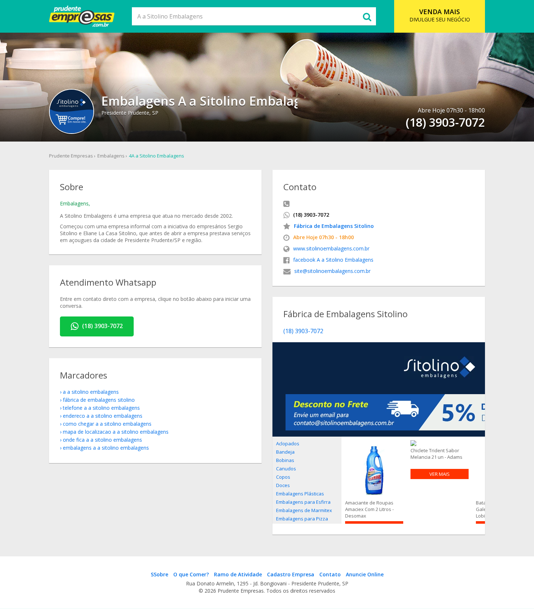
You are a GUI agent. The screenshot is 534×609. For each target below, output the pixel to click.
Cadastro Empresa (290, 574)
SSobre (159, 574)
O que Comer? (191, 574)
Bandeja (285, 452)
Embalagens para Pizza (302, 518)
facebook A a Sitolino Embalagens (333, 259)
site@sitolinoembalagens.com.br (332, 270)
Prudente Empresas (71, 155)
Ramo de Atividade (238, 574)
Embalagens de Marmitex (304, 510)
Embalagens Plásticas (300, 493)
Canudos (286, 468)
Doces (283, 485)
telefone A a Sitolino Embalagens (101, 407)
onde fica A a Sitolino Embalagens (102, 439)
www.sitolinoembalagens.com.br (331, 248)
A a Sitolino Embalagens (91, 391)
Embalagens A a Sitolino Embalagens (106, 447)
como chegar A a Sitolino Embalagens (107, 423)
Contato (330, 574)
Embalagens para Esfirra (303, 502)
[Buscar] (367, 16)
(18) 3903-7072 (102, 326)
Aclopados (287, 443)
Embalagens (111, 155)
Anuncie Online (365, 574)
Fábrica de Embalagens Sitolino (334, 225)
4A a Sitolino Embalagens (156, 155)
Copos (283, 477)
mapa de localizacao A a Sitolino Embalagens (116, 431)
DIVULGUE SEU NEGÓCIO (439, 15)
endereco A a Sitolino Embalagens (102, 415)
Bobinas (285, 460)
